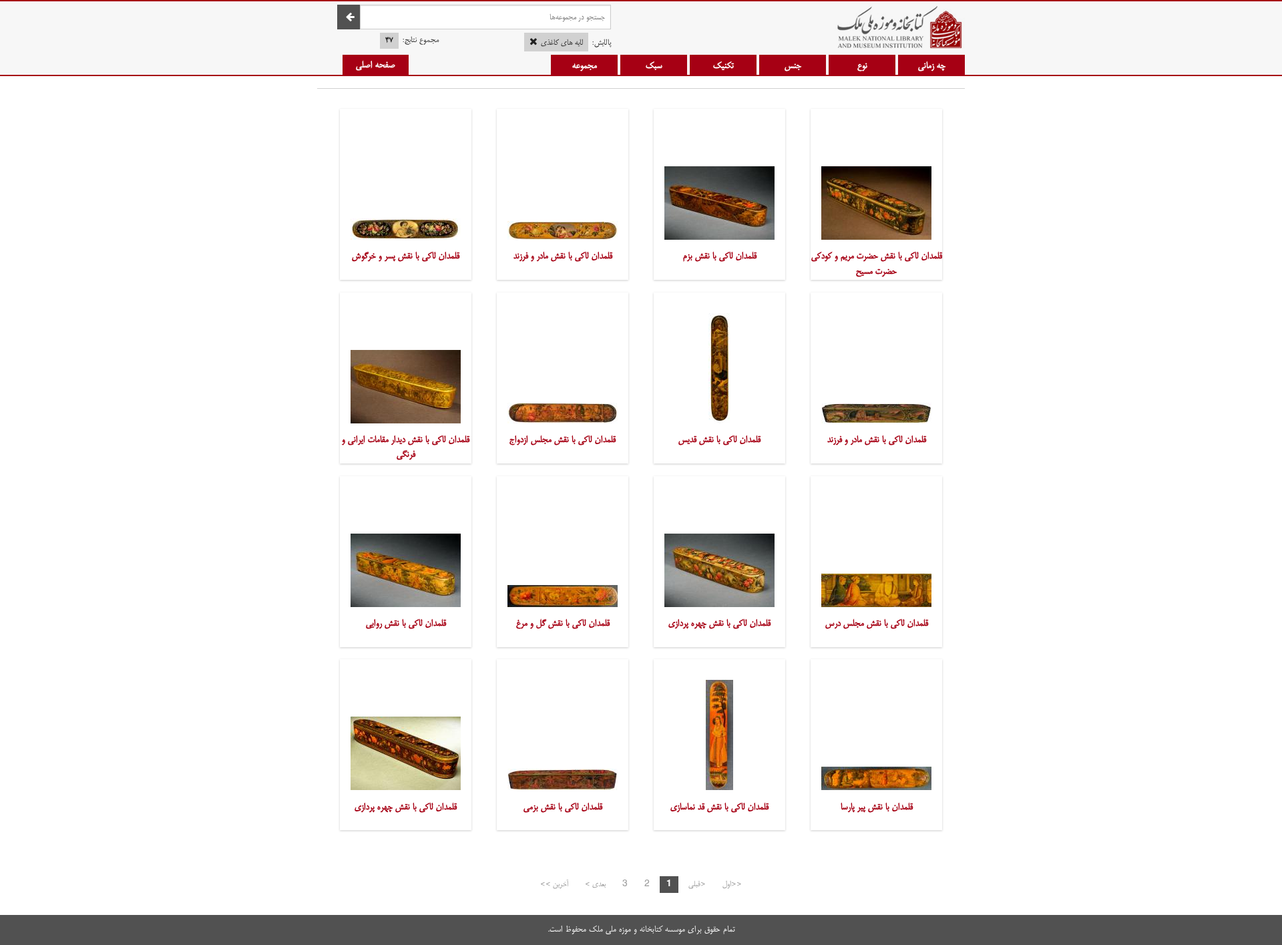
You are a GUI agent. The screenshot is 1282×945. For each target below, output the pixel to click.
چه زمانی (931, 65)
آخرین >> (554, 884)
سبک (654, 65)
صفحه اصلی (375, 64)
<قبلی (697, 884)
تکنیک (723, 65)
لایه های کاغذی (562, 42)
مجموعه (584, 65)
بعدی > (595, 884)
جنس (793, 65)
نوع (862, 65)
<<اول (732, 884)
